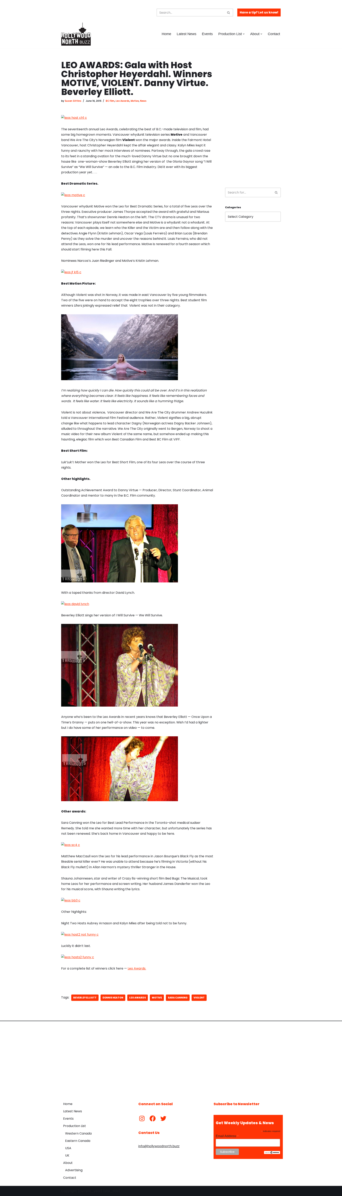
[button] (244, 34)
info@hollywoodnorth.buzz (159, 1146)
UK (67, 1155)
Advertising (74, 1170)
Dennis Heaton (113, 997)
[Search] (228, 12)
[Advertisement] (253, 120)
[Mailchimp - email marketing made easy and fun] (272, 1153)
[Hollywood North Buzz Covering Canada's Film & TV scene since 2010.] (76, 34)
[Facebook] (152, 1118)
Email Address (227, 1136)
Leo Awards (122, 101)
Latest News (186, 34)
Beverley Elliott (85, 997)
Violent (199, 997)
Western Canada (78, 1133)
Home (166, 34)
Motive (135, 101)
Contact (274, 34)
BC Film (110, 101)
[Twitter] (163, 1118)
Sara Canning (178, 997)
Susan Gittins (73, 101)
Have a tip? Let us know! (259, 12)
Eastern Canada (77, 1140)
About (68, 1163)
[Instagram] (141, 1118)
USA (68, 1148)
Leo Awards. (137, 968)
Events (207, 34)
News (143, 101)
